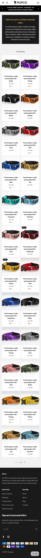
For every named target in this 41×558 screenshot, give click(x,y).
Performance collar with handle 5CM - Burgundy (30, 249)
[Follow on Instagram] (8, 537)
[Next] (38, 8)
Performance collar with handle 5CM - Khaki (11, 78)
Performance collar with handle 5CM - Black (11, 113)
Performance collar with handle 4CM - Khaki (30, 382)
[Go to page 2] (25, 462)
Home (24, 494)
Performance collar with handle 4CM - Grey (30, 350)
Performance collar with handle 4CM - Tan (11, 449)
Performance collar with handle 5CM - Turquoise (11, 214)
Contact (25, 505)
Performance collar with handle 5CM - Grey (11, 145)
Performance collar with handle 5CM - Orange (30, 113)
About (24, 497)
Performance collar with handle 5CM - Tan (30, 179)
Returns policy (7, 494)
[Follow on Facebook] (3, 537)
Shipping (5, 497)
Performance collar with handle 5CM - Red (30, 145)
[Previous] (2, 8)
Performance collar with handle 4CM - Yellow (30, 414)
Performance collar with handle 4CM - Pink (11, 382)
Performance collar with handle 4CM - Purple (11, 350)
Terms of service (8, 505)
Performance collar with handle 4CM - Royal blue (11, 315)
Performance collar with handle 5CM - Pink (11, 249)
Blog (24, 501)
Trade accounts (7, 509)
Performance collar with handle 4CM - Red (30, 281)
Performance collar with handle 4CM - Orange (11, 414)
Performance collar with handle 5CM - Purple (30, 78)
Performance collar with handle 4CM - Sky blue (30, 449)
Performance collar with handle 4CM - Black (30, 315)
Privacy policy (7, 501)
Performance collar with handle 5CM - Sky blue (30, 214)
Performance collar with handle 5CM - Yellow (11, 281)
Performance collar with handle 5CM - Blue (11, 179)
